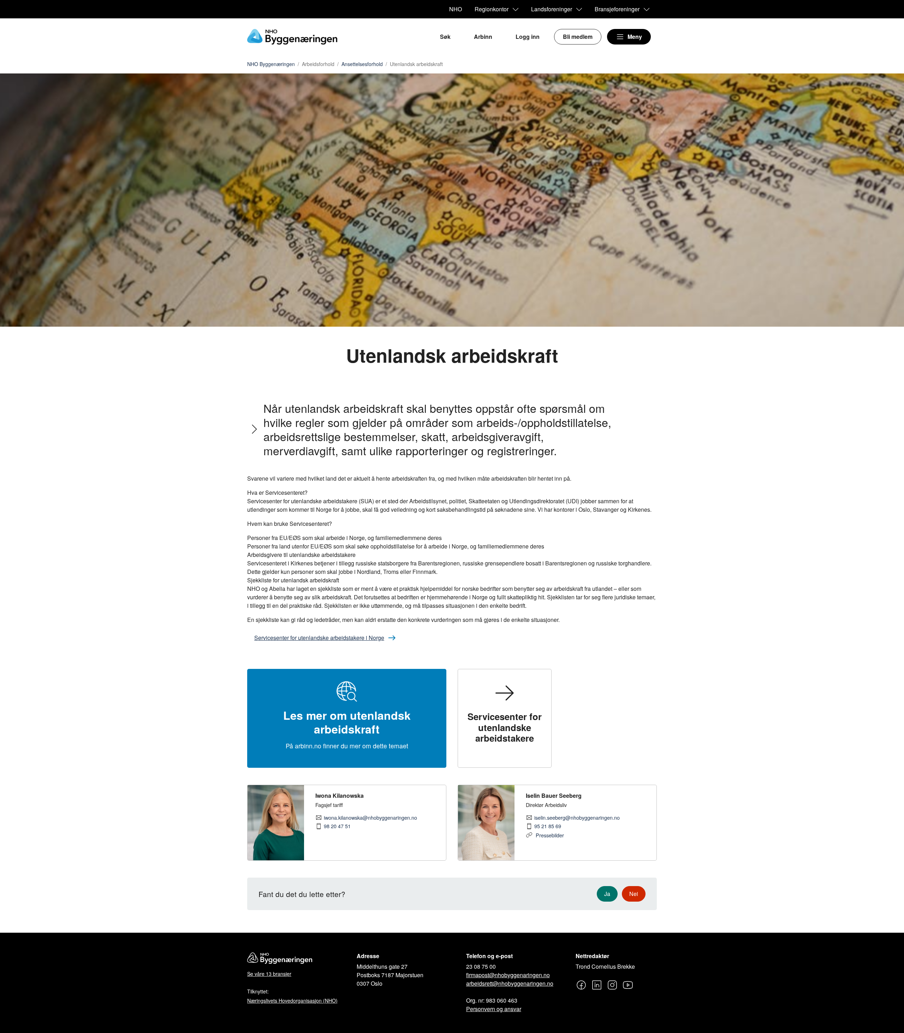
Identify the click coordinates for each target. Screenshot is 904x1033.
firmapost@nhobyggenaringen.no (508, 975)
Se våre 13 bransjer (269, 973)
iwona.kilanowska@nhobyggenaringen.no (370, 817)
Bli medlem (578, 36)
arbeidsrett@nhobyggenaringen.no (509, 983)
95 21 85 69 (547, 826)
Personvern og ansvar (493, 1009)
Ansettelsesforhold (362, 64)
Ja (607, 894)
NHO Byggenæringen (271, 64)
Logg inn (528, 36)
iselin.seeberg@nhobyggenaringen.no (577, 817)
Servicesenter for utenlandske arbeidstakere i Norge (319, 638)
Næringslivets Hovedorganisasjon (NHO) (292, 1000)
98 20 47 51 (337, 826)
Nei (633, 894)
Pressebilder (549, 835)
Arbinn (483, 36)
